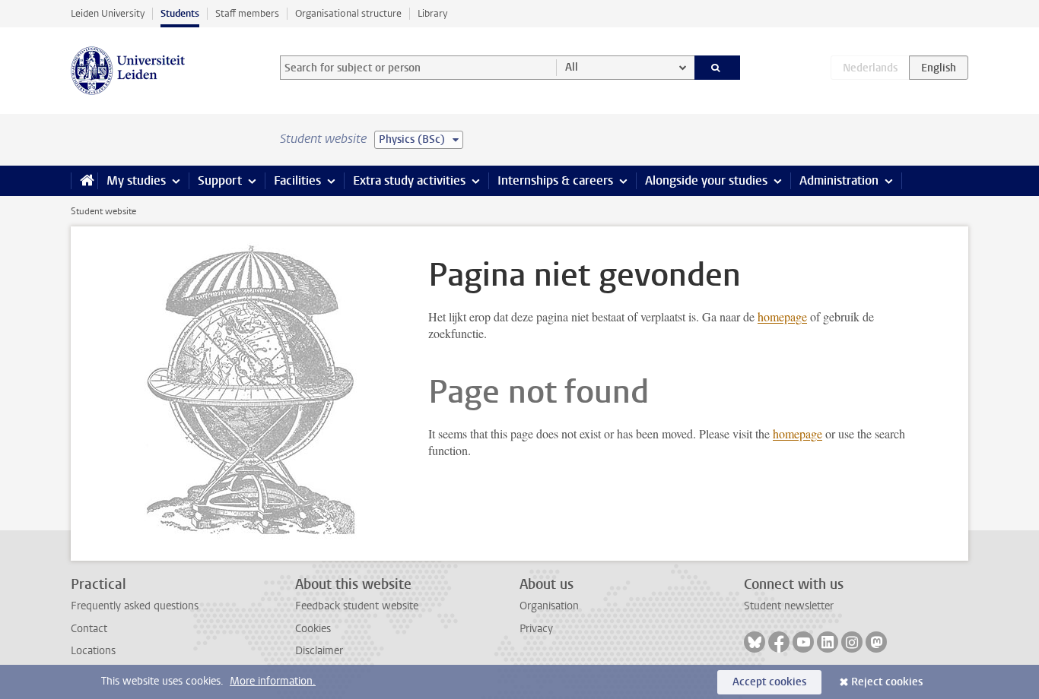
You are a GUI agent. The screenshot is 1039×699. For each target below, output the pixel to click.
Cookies (313, 629)
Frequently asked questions (135, 606)
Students (179, 13)
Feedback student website (356, 606)
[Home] (84, 181)
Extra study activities (409, 180)
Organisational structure (348, 13)
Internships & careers (555, 180)
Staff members (247, 13)
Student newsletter (789, 606)
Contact (89, 629)
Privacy (536, 629)
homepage (782, 316)
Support (220, 180)
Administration (839, 180)
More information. (273, 681)
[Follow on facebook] (779, 642)
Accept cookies (769, 682)
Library (432, 13)
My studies (136, 180)
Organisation (549, 606)
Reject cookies (887, 682)
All (571, 67)
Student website (103, 211)
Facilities (297, 180)
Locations (93, 651)
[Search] (717, 67)
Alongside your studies (706, 180)
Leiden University (108, 13)
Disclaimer (319, 651)
